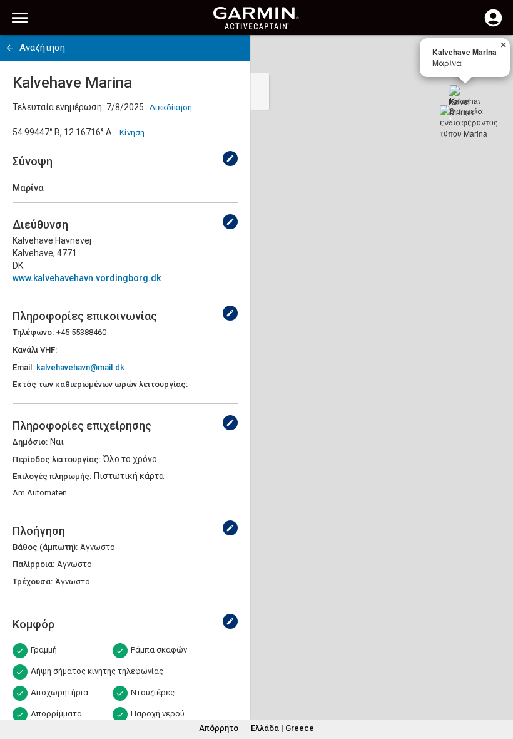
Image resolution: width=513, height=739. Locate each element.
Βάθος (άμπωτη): (45, 547)
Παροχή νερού (158, 713)
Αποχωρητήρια (59, 692)
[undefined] (230, 158)
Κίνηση (132, 132)
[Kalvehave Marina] (465, 100)
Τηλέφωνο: (33, 332)
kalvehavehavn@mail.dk (80, 367)
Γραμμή (44, 649)
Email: (23, 367)
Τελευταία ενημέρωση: (58, 107)
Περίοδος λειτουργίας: (57, 459)
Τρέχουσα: (33, 581)
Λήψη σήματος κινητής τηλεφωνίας (97, 671)
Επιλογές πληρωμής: (52, 476)
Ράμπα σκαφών (159, 649)
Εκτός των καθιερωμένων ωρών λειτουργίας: (100, 384)
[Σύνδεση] (493, 25)
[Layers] (492, 56)
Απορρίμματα (56, 713)
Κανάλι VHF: (35, 349)
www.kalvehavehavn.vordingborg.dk (87, 278)
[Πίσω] (9, 48)
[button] (497, 682)
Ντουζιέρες (153, 692)
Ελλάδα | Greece (282, 728)
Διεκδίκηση (170, 107)
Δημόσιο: (30, 442)
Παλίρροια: (33, 564)
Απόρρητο (218, 728)
